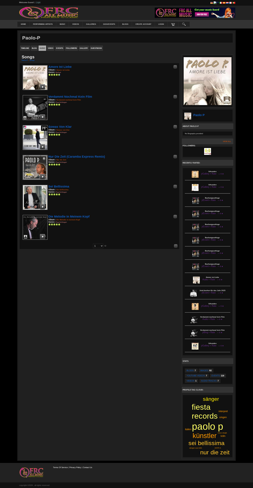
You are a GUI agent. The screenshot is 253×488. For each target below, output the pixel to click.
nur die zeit (215, 452)
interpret (223, 411)
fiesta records (205, 411)
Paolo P (199, 115)
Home (23, 24)
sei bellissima (206, 443)
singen (223, 417)
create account (143, 24)
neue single (222, 433)
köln (223, 435)
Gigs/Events (109, 24)
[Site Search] (184, 24)
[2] (50, 74)
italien (188, 429)
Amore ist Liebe (60, 67)
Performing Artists (43, 24)
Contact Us (87, 467)
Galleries (91, 24)
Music (62, 24)
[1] (49, 74)
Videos (75, 24)
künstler (205, 435)
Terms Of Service (60, 467)
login (161, 24)
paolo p (207, 426)
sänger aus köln (195, 448)
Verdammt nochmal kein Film (70, 96)
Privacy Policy (75, 467)
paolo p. (218, 448)
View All (227, 141)
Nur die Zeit (61, 160)
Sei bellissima (58, 186)
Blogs (125, 24)
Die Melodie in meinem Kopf (68, 216)
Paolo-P (25, 60)
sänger (211, 399)
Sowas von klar (60, 126)
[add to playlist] (175, 67)
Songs (32, 60)
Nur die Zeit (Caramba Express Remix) (76, 156)
